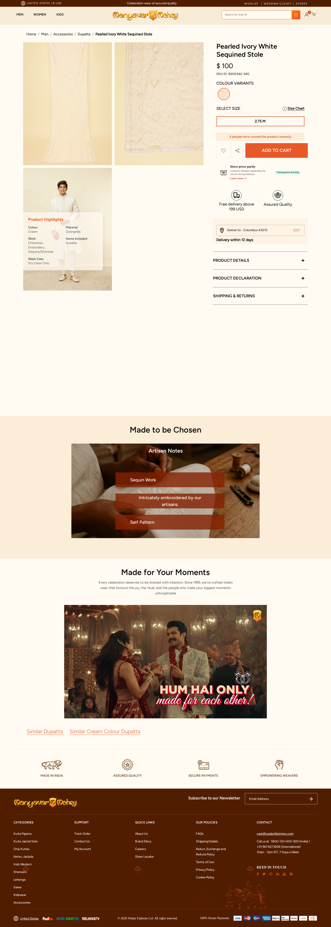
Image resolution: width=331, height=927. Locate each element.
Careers (140, 849)
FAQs (200, 834)
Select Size (228, 108)
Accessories (63, 34)
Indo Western (23, 864)
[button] (22, 14)
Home (31, 34)
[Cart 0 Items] (314, 14)
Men (44, 34)
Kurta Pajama (22, 834)
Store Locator (144, 857)
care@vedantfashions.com (275, 834)
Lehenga (19, 880)
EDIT (296, 230)
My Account (82, 849)
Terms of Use (205, 862)
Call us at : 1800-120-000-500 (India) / (283, 841)
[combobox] (261, 14)
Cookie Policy (205, 877)
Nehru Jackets (24, 857)
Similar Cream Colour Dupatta (105, 731)
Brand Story (143, 841)
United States (29, 918)
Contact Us (82, 841)
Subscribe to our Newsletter (214, 798)
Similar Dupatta (45, 731)
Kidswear (20, 895)
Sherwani (20, 872)
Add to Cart (276, 150)
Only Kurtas (21, 849)
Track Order (82, 834)
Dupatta (84, 34)
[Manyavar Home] (145, 15)
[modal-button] (260, 170)
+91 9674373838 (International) (279, 847)
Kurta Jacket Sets (26, 841)
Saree (18, 887)
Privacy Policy (205, 870)
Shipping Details (207, 841)
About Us (141, 834)
